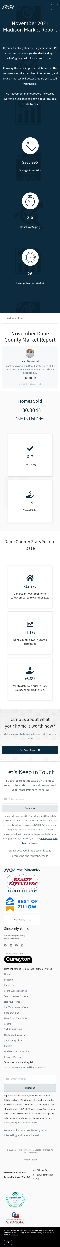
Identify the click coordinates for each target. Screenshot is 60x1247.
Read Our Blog (11, 1013)
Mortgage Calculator (15, 1035)
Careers (8, 1046)
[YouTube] (16, 945)
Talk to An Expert (13, 1029)
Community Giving (13, 1040)
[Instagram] (22, 945)
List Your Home (12, 1002)
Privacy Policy (30, 1159)
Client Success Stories (15, 991)
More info (14, 1234)
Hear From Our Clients (15, 1018)
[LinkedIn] (11, 945)
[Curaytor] (18, 962)
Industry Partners (13, 1057)
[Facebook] (5, 945)
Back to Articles (14, 318)
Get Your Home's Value (16, 1007)
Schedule (8, 980)
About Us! (9, 985)
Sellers (7, 1024)
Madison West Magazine (16, 1051)
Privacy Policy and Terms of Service (20, 1122)
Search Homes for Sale (16, 996)
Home (7, 974)
